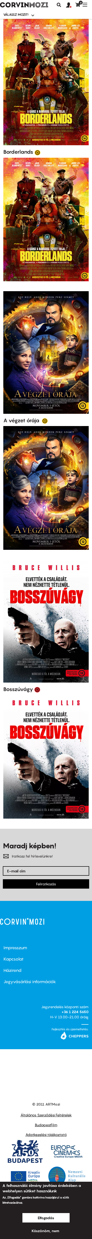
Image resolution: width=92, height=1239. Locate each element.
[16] (37, 152)
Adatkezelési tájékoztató (46, 1134)
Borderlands (18, 152)
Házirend (12, 970)
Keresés (59, 5)
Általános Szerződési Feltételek (46, 1115)
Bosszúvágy (18, 689)
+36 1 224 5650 (75, 1012)
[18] (37, 689)
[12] (45, 421)
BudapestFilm (46, 1125)
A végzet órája (22, 420)
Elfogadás (46, 1218)
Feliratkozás (46, 884)
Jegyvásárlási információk (30, 981)
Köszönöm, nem (45, 1231)
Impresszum (15, 947)
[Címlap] (24, 5)
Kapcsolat (14, 959)
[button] (70, 5)
